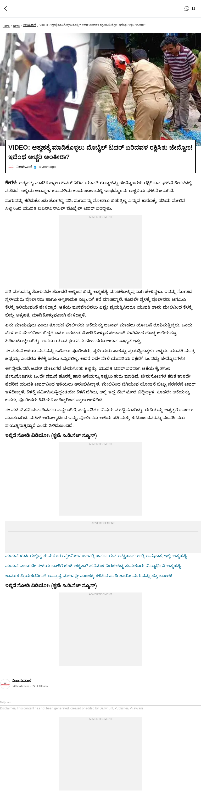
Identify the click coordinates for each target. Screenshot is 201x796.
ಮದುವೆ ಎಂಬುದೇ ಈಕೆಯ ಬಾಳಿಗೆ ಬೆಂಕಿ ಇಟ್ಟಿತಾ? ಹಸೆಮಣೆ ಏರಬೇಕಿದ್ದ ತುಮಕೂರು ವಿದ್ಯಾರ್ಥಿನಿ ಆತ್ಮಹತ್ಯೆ (93, 566)
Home (6, 25)
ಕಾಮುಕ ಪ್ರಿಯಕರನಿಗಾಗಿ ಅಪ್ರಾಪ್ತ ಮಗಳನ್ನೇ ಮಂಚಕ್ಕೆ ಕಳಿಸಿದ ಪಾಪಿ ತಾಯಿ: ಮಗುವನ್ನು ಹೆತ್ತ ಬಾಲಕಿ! (88, 576)
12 (188, 9)
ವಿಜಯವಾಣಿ (29, 25)
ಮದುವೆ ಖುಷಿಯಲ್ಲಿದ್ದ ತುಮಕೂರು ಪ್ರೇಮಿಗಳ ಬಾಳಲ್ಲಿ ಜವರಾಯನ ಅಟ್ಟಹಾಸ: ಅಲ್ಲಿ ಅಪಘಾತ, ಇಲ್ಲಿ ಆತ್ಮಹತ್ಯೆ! (96, 557)
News (16, 25)
